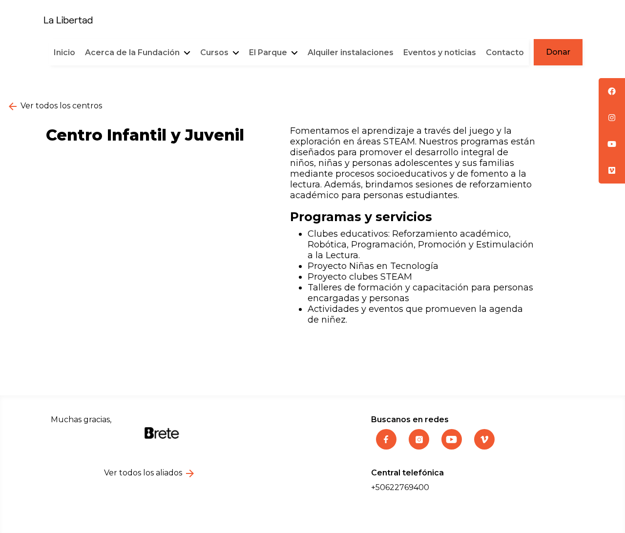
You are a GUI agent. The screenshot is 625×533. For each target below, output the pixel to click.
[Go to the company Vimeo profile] (484, 446)
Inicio (64, 52)
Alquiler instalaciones (351, 52)
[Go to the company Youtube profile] (453, 446)
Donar (558, 52)
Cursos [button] (215, 52)
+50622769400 (400, 487)
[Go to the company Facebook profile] (387, 446)
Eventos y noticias (439, 52)
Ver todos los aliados (144, 472)
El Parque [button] (269, 52)
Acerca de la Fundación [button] (133, 52)
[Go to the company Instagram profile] (420, 446)
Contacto (505, 52)
